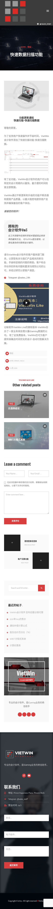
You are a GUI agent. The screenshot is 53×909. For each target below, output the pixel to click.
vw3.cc (22, 361)
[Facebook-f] (24, 775)
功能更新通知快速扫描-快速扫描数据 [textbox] (26, 119)
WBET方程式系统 (18, 639)
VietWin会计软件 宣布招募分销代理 (26, 612)
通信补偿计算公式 (18, 626)
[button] (47, 11)
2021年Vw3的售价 (18, 619)
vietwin (16, 361)
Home (23, 47)
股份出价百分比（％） (21, 632)
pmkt (11, 361)
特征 (29, 47)
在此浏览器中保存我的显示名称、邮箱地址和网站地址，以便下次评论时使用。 (25, 484)
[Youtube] (29, 775)
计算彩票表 (15, 645)
